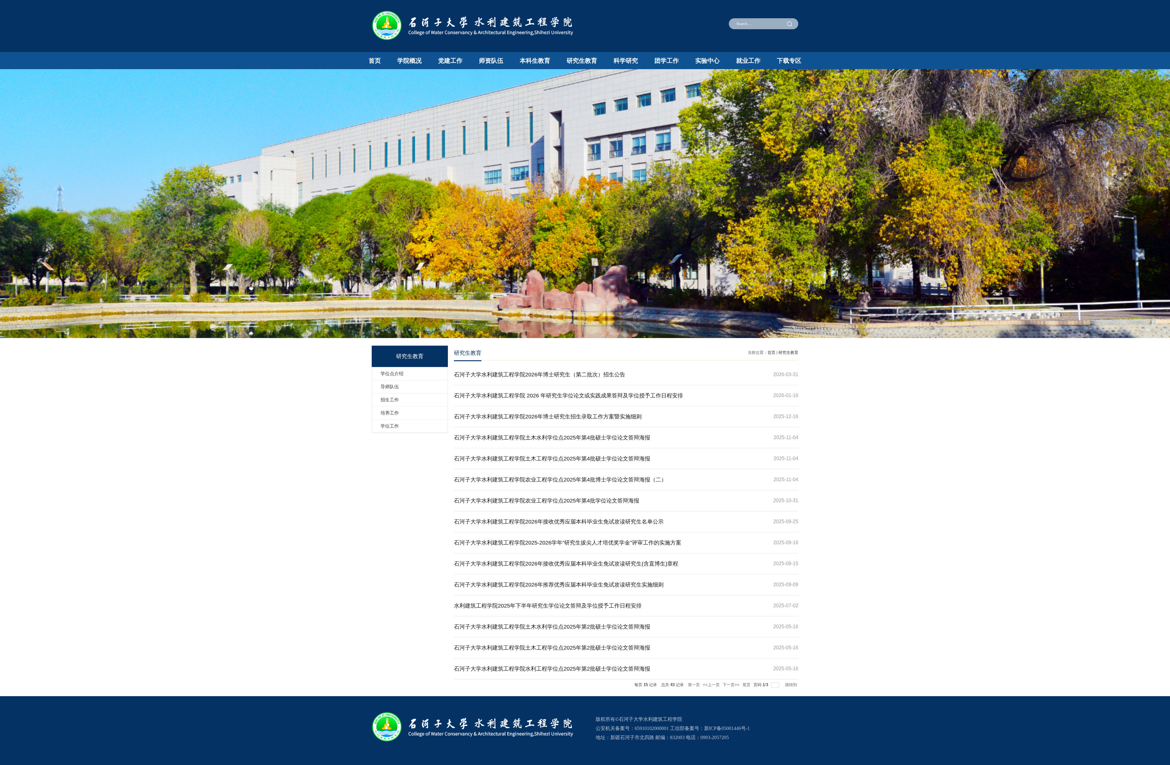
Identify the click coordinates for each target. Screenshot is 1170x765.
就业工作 (748, 60)
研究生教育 (582, 60)
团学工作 (666, 60)
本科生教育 (535, 60)
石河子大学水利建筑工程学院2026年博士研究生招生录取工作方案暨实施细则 (548, 417)
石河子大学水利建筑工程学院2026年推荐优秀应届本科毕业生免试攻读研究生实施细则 (559, 585)
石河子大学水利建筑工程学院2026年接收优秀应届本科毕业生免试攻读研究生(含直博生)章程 (566, 564)
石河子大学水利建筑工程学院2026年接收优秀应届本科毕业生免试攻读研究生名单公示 (559, 522)
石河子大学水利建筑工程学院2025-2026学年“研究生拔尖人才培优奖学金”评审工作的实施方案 (567, 543)
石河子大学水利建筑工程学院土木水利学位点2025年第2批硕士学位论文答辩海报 (552, 627)
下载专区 (789, 60)
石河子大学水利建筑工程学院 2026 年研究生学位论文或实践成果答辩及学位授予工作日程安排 (568, 396)
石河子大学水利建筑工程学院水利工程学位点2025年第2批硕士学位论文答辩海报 (552, 669)
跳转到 (791, 684)
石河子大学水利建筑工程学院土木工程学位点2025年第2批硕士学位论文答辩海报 (552, 648)
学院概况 (409, 60)
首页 (375, 60)
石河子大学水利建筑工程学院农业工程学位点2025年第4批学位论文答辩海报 (546, 501)
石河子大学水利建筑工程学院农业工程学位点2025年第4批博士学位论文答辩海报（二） (560, 480)
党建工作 (450, 60)
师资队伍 (491, 60)
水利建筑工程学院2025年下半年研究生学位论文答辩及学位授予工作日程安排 (548, 606)
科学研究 (626, 60)
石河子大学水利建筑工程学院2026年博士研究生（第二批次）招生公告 (539, 375)
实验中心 (707, 60)
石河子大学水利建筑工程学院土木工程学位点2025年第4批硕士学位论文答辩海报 (552, 459)
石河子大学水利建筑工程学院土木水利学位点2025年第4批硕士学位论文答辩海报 (552, 438)
